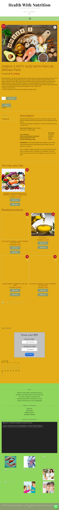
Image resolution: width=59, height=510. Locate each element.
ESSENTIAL (9, 107)
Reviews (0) (5, 119)
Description (5, 115)
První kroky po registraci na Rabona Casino (29, 396)
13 (10, 367)
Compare (6, 105)
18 (5, 369)
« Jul (3, 375)
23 (18, 369)
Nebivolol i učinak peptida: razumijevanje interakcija (29, 392)
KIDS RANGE (29, 410)
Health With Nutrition (29, 4)
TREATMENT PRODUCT (29, 414)
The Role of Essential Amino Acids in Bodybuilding (29, 400)
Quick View (15, 204)
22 (16, 369)
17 (2, 369)
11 (5, 367)
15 (16, 367)
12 (7, 367)
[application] (29, 437)
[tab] (10, 115)
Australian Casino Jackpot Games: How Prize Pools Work (29, 394)
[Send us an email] (29, 14)
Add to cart (11, 98)
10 (2, 367)
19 (7, 369)
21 (13, 369)
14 (13, 367)
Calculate (29, 354)
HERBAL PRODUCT (29, 412)
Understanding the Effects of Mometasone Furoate (29, 398)
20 (10, 369)
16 (18, 367)
